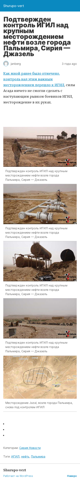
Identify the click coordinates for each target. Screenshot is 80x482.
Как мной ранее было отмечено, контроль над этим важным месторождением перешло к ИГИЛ (33, 79)
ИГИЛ (15, 456)
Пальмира (38, 456)
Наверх (72, 475)
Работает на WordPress (18, 475)
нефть (25, 456)
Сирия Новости (30, 448)
